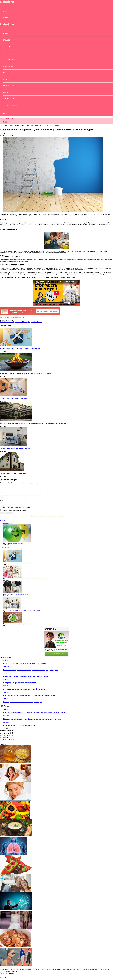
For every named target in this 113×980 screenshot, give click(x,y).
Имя (1, 498)
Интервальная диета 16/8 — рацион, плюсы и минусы (18, 623)
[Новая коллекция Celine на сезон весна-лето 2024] (16, 965)
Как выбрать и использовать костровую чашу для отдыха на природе (25, 373)
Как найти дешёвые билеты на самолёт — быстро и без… (20, 348)
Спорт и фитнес (11, 59)
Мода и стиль (8, 66)
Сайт (1, 504)
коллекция (28, 969)
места (43, 969)
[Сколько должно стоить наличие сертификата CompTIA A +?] (16, 910)
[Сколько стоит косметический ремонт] (13, 395)
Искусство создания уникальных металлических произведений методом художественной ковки (34, 423)
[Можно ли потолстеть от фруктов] (15, 818)
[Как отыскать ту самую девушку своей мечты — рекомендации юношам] (15, 891)
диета (15, 969)
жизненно (7, 317)
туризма (14, 972)
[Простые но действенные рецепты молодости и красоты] (15, 800)
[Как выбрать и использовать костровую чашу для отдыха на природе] (16, 370)
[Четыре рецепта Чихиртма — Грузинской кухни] (16, 836)
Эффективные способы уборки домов (13, 473)
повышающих (15, 317)
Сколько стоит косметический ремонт (13, 398)
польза (65, 969)
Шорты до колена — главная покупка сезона (16, 594)
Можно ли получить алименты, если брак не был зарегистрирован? (22, 610)
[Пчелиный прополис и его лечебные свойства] (15, 763)
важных (2, 317)
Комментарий (4, 495)
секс (5, 971)
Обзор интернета (11, 105)
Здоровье (6, 40)
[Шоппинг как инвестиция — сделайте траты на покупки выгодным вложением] (12, 577)
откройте (61, 969)
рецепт (101, 969)
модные (51, 969)
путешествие (80, 969)
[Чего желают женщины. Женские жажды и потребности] (15, 781)
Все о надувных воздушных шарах (13, 543)
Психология (10, 53)
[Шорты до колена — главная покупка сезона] (12, 593)
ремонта (21, 317)
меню (39, 969)
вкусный (5, 969)
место (46, 969)
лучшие (34, 969)
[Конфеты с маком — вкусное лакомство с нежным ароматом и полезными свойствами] (16, 873)
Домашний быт (9, 98)
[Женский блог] (7, 3)
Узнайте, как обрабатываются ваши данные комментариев (46, 516)
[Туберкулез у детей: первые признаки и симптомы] (13, 854)
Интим (9, 46)
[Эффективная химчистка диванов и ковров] (13, 445)
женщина (22, 969)
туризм (8, 971)
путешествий (86, 969)
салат (2, 971)
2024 (1, 969)
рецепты (107, 969)
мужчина (56, 969)
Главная (2, 125)
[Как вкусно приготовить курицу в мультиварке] (15, 947)
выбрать (10, 969)
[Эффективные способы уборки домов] (12, 470)
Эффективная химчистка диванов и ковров (15, 448)
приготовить (71, 969)
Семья (5, 92)
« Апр (1, 743)
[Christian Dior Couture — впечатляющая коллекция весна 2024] (16, 928)
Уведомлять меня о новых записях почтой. (14, 510)
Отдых (5, 79)
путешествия (93, 969)
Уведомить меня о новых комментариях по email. (16, 507)
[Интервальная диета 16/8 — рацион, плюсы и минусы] (12, 622)
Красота (6, 72)
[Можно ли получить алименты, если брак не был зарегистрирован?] (12, 608)
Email (2, 501)
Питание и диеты (9, 85)
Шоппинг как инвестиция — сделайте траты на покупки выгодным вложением (26, 578)
